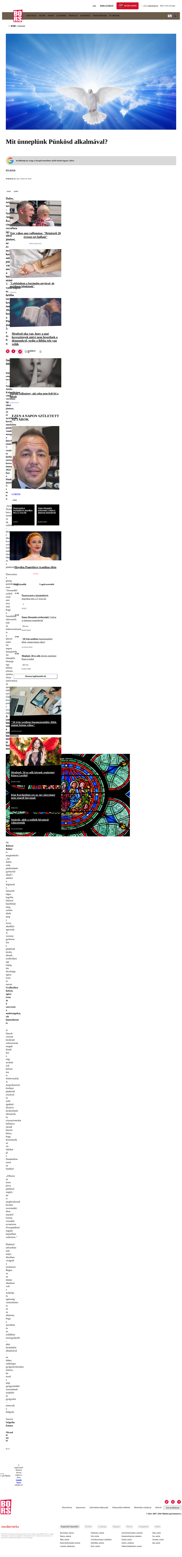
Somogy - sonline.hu (128, 1543)
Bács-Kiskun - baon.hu (67, 1533)
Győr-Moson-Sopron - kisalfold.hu (101, 1539)
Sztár (42, 16)
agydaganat (27, 647)
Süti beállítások (172, 1508)
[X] (8, 351)
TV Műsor (114, 16)
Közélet (88, 1527)
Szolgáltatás (143, 1527)
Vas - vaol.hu (156, 1536)
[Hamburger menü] (8, 16)
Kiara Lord (26, 669)
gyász (35, 574)
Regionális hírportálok (69, 1527)
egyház (16, 191)
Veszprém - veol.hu (158, 1539)
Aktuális (31, 16)
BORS (13, 26)
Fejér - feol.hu (95, 1536)
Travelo (73, 16)
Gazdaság (102, 1527)
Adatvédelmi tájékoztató (98, 1507)
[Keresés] (170, 16)
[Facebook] (179, 1502)
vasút (15, 522)
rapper (15, 500)
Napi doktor (100, 16)
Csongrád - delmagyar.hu (67, 1546)
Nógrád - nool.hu (127, 1539)
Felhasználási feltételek (121, 1507)
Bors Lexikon (106, 6)
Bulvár (129, 1527)
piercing (14, 808)
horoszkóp (14, 403)
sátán (14, 351)
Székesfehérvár (150, 6)
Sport (51, 16)
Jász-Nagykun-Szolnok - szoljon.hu (132, 1533)
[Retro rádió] (122, 6)
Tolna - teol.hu (156, 1533)
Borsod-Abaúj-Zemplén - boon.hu (70, 1543)
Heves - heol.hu (95, 1546)
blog (8, 1449)
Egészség (21, 26)
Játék (94, 6)
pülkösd (10, 170)
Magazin (116, 1527)
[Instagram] (173, 1502)
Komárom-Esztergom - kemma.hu (132, 1536)
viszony (13, 292)
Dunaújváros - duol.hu (97, 1533)
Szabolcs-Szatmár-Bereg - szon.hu (132, 1546)
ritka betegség (35, 244)
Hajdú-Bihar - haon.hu (97, 1543)
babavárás (42, 522)
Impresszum (80, 1507)
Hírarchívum (67, 1507)
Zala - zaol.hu (156, 1543)
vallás (9, 191)
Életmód (61, 16)
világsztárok (17, 829)
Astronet (85, 16)
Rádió (157, 1527)
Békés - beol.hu (64, 1539)
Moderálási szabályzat (142, 1507)
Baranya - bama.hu (65, 1536)
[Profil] (175, 16)
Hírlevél (158, 1507)
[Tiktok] (167, 1502)
